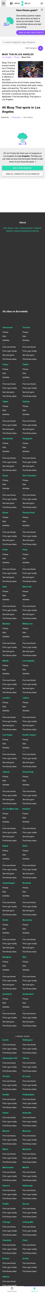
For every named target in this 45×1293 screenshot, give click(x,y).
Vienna (25, 1058)
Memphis (26, 1149)
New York (27, 586)
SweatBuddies (12, 1289)
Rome (5, 512)
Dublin (5, 1203)
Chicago (6, 1222)
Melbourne (27, 623)
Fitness (17, 57)
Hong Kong (27, 771)
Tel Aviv (6, 1076)
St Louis (26, 1076)
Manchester (8, 1167)
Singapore (27, 438)
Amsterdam (28, 994)
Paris (24, 549)
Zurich (5, 1039)
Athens (5, 1276)
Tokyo (5, 364)
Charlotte (6, 1240)
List (3, 3)
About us (11, 228)
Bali (24, 957)
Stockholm (7, 438)
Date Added (28, 117)
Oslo (4, 586)
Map (11, 3)
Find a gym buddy (9, 351)
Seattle (5, 1094)
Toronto (26, 327)
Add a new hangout (22, 168)
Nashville (26, 1112)
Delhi (24, 845)
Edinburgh (27, 1185)
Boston (6, 1258)
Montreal (26, 1130)
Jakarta (6, 771)
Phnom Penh (28, 512)
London (6, 697)
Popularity (15, 117)
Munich (6, 1130)
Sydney (26, 401)
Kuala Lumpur (29, 734)
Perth (5, 549)
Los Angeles (28, 660)
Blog (16, 228)
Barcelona (27, 919)
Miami (5, 1149)
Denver (25, 1203)
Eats (4, 336)
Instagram (9, 231)
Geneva (6, 1185)
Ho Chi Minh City (10, 808)
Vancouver (7, 327)
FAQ (4, 228)
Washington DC (10, 1058)
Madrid (25, 1167)
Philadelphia (28, 1094)
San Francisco (29, 475)
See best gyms (8, 355)
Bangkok (6, 957)
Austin (25, 1258)
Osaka (5, 1112)
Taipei (5, 401)
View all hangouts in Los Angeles (22, 174)
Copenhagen (8, 882)
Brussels (26, 882)
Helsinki (26, 808)
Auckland (7, 994)
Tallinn (25, 364)
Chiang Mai (27, 1222)
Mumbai (6, 623)
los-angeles (7, 57)
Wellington (27, 1039)
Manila (5, 660)
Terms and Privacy (26, 228)
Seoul (5, 475)
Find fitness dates (9, 359)
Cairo (25, 1240)
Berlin (5, 919)
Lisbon (25, 697)
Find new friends (9, 347)
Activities (5, 340)
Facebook (37, 228)
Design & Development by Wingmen (26, 231)
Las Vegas (7, 734)
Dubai (5, 845)
